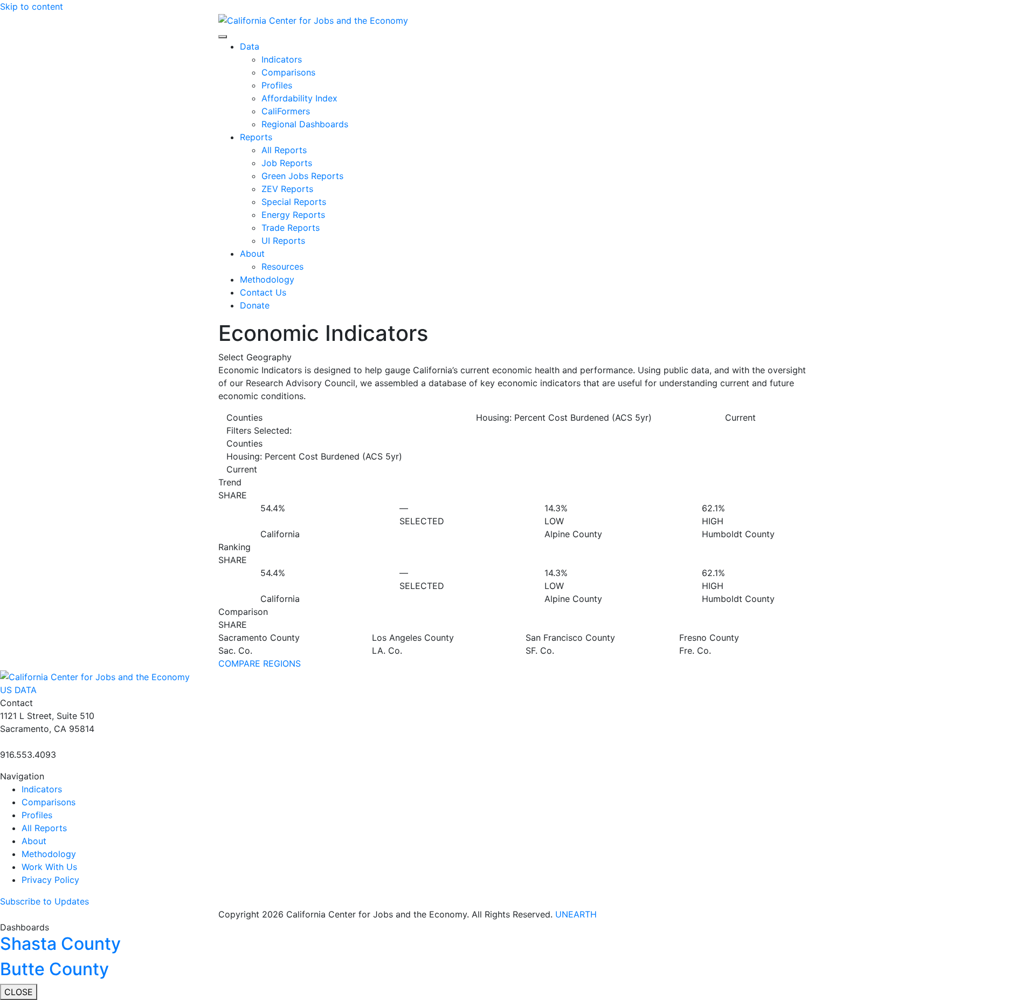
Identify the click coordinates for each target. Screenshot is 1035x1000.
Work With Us (49, 866)
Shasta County (60, 943)
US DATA (18, 689)
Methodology (267, 279)
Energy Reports (293, 214)
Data (249, 46)
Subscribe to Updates (44, 901)
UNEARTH (576, 914)
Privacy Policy (50, 879)
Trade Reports (290, 227)
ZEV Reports (287, 188)
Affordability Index (299, 98)
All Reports (284, 150)
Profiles (276, 85)
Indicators (281, 59)
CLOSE (18, 992)
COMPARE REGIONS (259, 663)
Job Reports (286, 162)
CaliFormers (285, 111)
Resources (282, 266)
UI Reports (283, 240)
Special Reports (293, 201)
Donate (255, 305)
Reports (256, 137)
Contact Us (263, 292)
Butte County (54, 969)
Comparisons (288, 72)
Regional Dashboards (304, 124)
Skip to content (31, 6)
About (252, 253)
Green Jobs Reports (302, 175)
